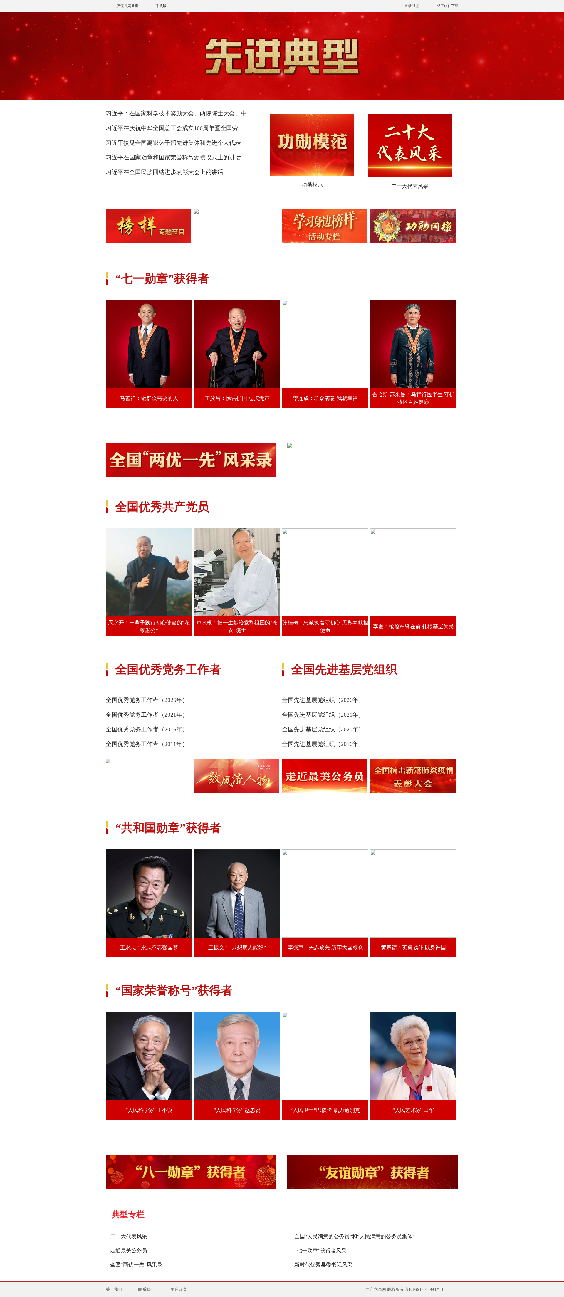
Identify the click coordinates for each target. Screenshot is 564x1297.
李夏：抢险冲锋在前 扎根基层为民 (413, 626)
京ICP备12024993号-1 (424, 1289)
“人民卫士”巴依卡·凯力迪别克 (325, 1110)
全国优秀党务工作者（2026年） (147, 700)
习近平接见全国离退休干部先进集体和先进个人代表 (173, 143)
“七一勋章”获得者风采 (320, 1251)
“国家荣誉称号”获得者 (174, 990)
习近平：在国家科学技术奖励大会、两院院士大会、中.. (178, 113)
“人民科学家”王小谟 (148, 1110)
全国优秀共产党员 (162, 506)
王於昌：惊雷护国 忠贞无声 (237, 398)
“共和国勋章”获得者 (168, 827)
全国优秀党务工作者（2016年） (147, 729)
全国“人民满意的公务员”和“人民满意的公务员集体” (354, 1236)
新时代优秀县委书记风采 (323, 1265)
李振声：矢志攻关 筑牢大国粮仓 (325, 947)
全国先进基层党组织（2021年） (323, 714)
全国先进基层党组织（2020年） (323, 729)
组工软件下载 (447, 6)
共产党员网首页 (126, 6)
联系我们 (146, 1289)
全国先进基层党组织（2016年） (323, 744)
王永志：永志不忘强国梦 (149, 947)
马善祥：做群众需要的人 (149, 398)
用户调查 (178, 1289)
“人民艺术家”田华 (413, 1110)
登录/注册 (411, 6)
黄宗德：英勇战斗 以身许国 (413, 947)
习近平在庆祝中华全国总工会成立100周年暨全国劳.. (173, 128)
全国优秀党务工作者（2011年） (147, 744)
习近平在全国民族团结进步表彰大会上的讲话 (164, 172)
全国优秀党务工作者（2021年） (147, 714)
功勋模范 (312, 185)
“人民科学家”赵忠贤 (237, 1110)
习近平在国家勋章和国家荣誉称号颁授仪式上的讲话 (173, 157)
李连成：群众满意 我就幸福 (325, 398)
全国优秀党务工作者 (168, 669)
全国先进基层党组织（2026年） (323, 700)
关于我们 (114, 1289)
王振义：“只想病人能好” (237, 947)
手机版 (161, 6)
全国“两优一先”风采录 (136, 1265)
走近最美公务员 (128, 1251)
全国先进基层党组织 (344, 669)
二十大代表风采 (409, 186)
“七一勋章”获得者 (162, 278)
